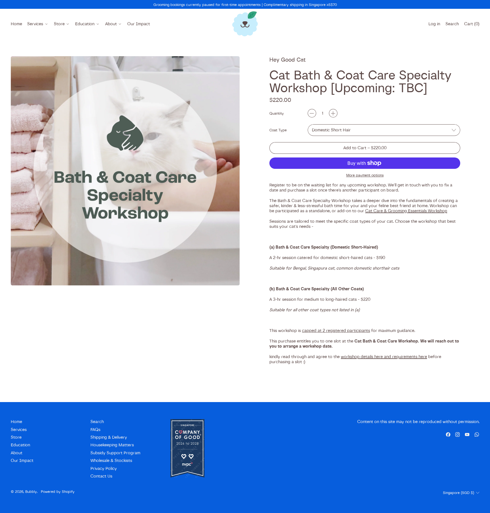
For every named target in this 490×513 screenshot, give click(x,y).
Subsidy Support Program (115, 452)
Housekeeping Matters (112, 444)
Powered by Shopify (58, 491)
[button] (452, 24)
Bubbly (31, 491)
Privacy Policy (103, 468)
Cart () (471, 25)
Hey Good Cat (287, 59)
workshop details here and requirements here (384, 356)
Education (20, 444)
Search (97, 421)
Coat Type (278, 130)
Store (16, 437)
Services (19, 429)
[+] (333, 113)
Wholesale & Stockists (111, 460)
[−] (312, 113)
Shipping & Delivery (108, 437)
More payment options (365, 175)
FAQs (95, 429)
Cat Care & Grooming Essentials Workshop (406, 210)
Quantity (276, 113)
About (16, 452)
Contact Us (101, 476)
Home (16, 23)
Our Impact (138, 23)
